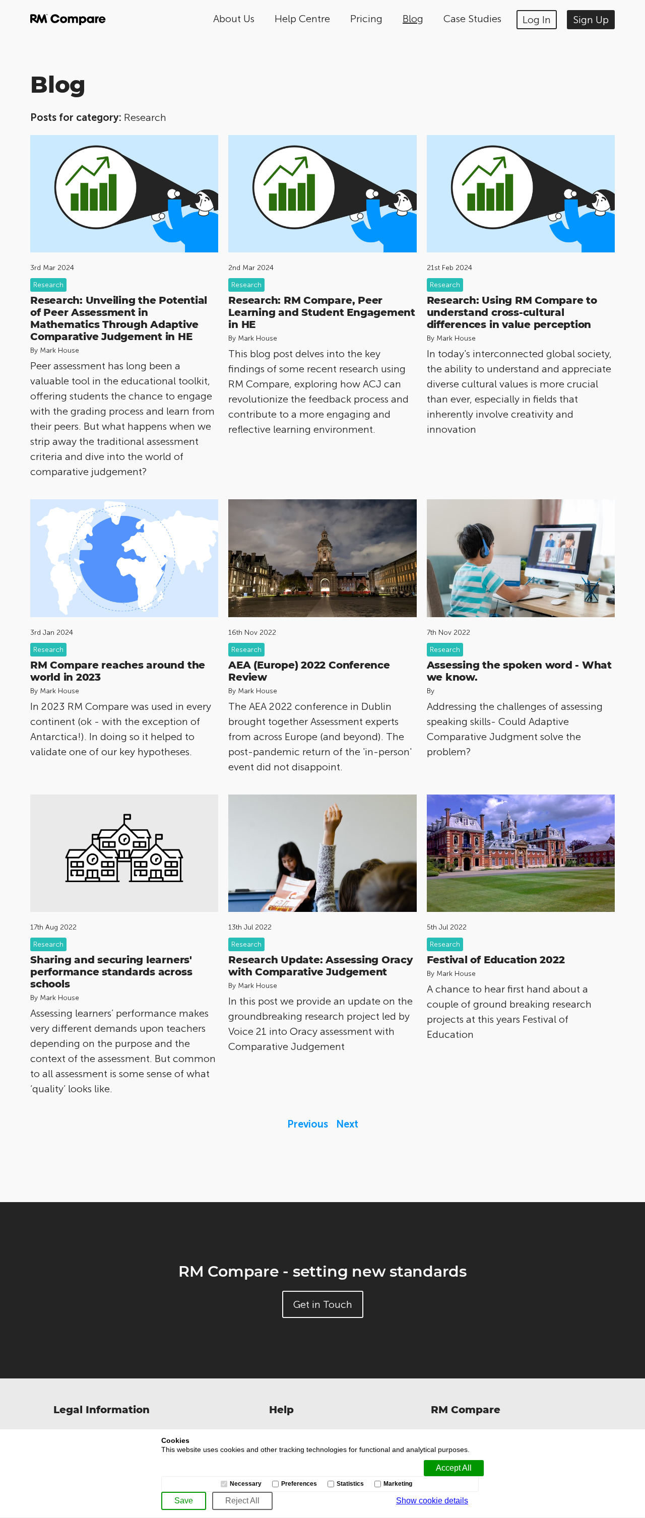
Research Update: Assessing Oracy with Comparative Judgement (320, 966)
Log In (537, 20)
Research (48, 285)
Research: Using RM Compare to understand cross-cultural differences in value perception (512, 312)
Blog (413, 19)
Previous (307, 1124)
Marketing (397, 1484)
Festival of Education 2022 (496, 960)
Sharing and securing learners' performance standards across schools (111, 972)
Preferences (299, 1484)
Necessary (246, 1484)
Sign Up (591, 20)
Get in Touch (322, 1304)
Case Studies (472, 19)
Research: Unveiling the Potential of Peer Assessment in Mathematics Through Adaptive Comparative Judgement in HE (118, 318)
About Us (233, 19)
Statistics (350, 1484)
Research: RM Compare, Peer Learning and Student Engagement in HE (321, 312)
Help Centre (302, 19)
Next (347, 1124)
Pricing (366, 19)
